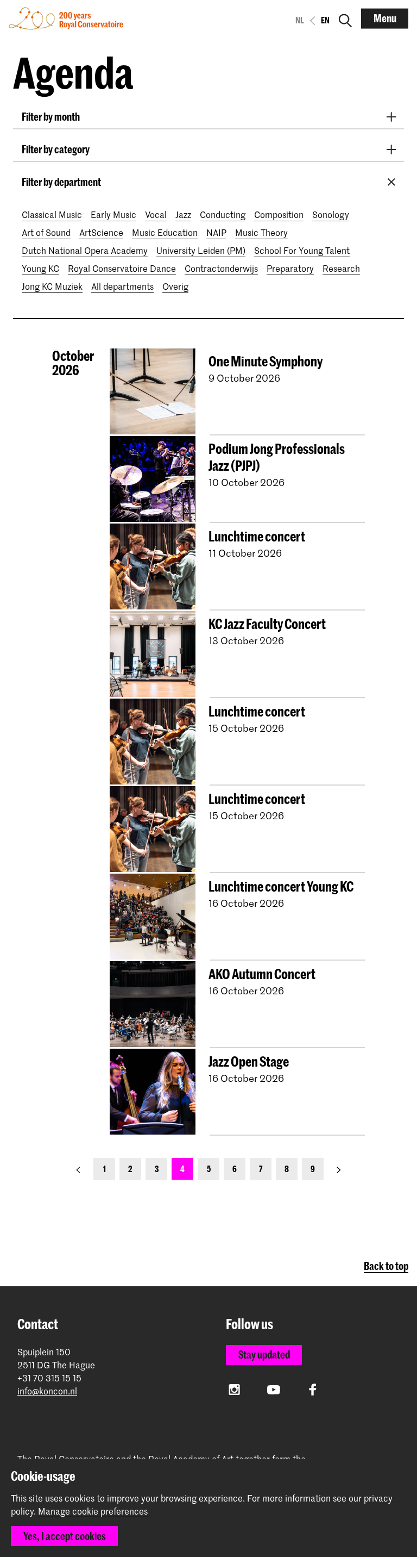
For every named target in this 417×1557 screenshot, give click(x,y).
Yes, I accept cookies (64, 1536)
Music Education (165, 232)
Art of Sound (46, 232)
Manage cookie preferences (93, 1511)
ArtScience (101, 232)
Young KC (40, 268)
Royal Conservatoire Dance (122, 268)
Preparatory (290, 268)
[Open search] (345, 18)
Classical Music (52, 214)
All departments (122, 286)
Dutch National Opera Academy (85, 250)
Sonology (330, 214)
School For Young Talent (302, 250)
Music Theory (261, 232)
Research (341, 268)
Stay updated (264, 1354)
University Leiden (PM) (200, 250)
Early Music (113, 214)
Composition (279, 214)
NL (299, 20)
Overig (175, 286)
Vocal (156, 214)
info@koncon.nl (47, 1391)
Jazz (183, 214)
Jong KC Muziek (52, 286)
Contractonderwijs (221, 268)
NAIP (216, 232)
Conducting (222, 214)
